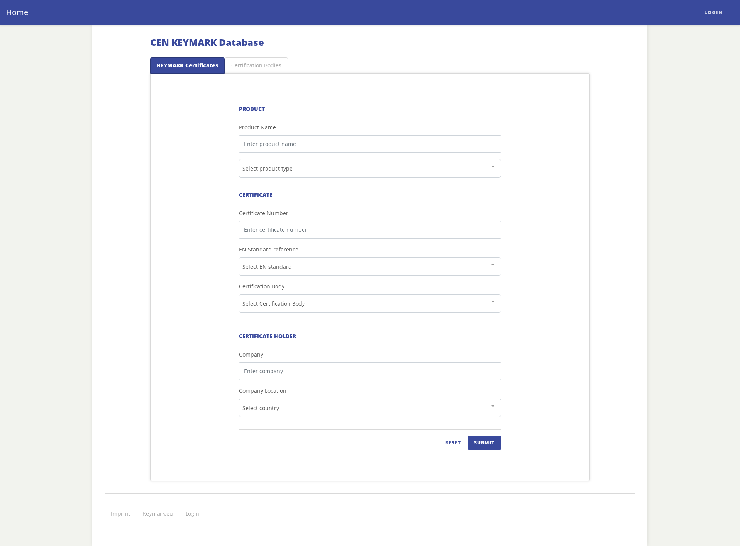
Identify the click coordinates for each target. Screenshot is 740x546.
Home (17, 12)
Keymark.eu (158, 513)
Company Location (262, 390)
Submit (484, 442)
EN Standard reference (268, 249)
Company (251, 354)
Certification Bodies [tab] (256, 65)
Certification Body (261, 286)
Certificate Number (263, 213)
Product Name (257, 127)
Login (713, 12)
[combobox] (370, 168)
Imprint (120, 513)
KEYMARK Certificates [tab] (187, 65)
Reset (453, 442)
